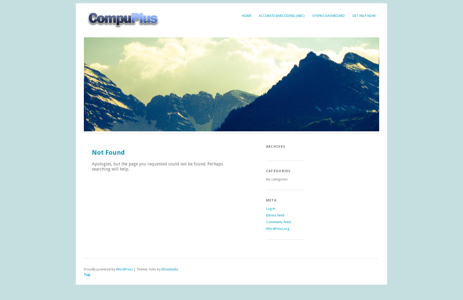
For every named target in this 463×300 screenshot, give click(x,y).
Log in (270, 209)
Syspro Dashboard (328, 16)
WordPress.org (277, 229)
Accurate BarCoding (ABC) (282, 16)
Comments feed (278, 222)
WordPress (124, 269)
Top (87, 275)
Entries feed (275, 215)
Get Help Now (363, 16)
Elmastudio (170, 269)
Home (246, 16)
